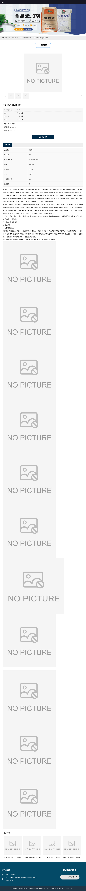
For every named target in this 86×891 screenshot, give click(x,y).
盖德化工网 (69, 888)
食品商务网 (60, 888)
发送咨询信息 (43, 137)
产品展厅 (23, 38)
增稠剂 (29, 38)
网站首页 (15, 38)
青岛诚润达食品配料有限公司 (36, 888)
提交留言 (71, 877)
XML (47, 888)
